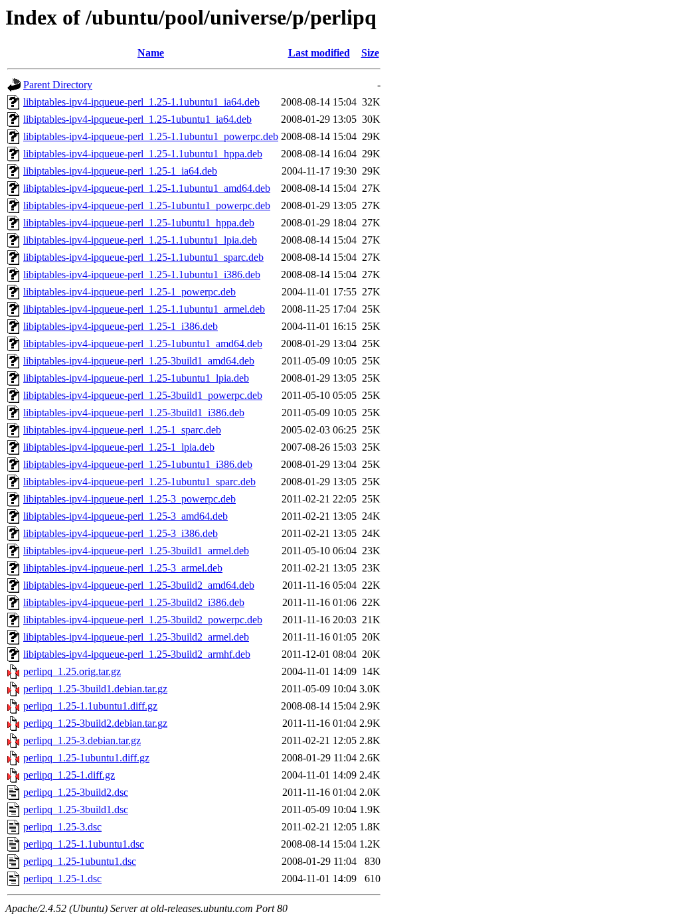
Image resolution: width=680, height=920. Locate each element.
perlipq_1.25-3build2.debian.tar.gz (95, 723)
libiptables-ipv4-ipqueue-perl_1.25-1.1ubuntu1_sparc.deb (143, 257)
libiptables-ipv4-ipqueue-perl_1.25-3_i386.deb (120, 533)
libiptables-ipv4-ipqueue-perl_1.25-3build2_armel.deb (136, 637)
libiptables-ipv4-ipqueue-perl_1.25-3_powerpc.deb (129, 498)
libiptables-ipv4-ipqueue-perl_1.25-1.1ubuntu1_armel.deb (144, 309)
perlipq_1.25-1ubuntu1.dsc (79, 861)
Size (370, 52)
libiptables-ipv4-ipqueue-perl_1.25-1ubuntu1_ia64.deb (137, 119)
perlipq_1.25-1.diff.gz (69, 775)
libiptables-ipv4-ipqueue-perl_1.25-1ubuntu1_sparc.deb (139, 481)
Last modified (319, 52)
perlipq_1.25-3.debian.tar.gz (82, 740)
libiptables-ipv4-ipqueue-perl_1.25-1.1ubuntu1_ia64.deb (141, 102)
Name (150, 52)
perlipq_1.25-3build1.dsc (75, 809)
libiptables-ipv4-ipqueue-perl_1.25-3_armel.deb (122, 568)
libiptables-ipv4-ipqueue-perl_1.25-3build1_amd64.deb (138, 360)
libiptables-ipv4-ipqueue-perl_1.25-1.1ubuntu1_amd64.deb (146, 188)
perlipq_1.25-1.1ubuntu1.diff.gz (90, 706)
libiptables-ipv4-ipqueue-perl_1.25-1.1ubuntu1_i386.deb (141, 274)
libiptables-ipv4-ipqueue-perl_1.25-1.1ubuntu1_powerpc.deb (150, 136)
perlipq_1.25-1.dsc (62, 878)
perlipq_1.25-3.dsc (62, 826)
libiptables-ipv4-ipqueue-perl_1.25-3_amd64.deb (125, 516)
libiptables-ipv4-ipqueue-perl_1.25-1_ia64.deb (120, 171)
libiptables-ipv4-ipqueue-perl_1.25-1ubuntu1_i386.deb (137, 464)
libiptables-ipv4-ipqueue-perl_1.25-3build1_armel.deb (136, 550)
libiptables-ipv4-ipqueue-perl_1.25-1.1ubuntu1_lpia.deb (140, 240)
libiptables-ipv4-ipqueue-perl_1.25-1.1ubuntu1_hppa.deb (142, 153)
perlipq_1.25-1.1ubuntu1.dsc (83, 844)
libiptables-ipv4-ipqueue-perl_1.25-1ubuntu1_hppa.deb (138, 222)
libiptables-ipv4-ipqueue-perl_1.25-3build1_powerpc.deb (142, 395)
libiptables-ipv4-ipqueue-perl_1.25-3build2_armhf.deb (136, 654)
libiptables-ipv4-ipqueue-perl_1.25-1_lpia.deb (118, 447)
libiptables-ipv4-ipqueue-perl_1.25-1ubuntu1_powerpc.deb (146, 205)
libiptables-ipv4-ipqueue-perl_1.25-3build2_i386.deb (133, 602)
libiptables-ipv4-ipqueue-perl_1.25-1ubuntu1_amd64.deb (142, 343)
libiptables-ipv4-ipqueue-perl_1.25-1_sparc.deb (122, 429)
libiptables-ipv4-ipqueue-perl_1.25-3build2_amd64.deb (138, 585)
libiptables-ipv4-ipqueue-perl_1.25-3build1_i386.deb (133, 412)
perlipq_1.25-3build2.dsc (75, 792)
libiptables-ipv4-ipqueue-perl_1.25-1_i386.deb (120, 326)
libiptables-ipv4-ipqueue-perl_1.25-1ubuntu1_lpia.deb (136, 378)
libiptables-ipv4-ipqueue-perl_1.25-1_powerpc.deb (129, 291)
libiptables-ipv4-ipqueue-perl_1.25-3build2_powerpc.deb (142, 619)
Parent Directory (57, 84)
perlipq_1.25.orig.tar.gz (72, 671)
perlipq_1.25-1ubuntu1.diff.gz (86, 757)
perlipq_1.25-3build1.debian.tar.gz (95, 688)
